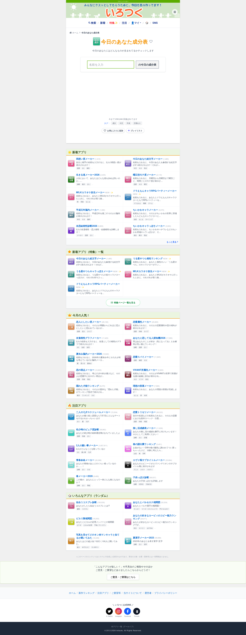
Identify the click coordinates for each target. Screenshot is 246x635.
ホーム (75, 32)
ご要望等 (116, 592)
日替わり (137, 123)
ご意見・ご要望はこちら (123, 577)
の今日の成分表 (147, 64)
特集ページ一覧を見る (124, 302)
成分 (114, 123)
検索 (93, 23)
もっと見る (172, 241)
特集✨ (113, 23)
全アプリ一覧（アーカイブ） (123, 626)
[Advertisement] (123, 95)
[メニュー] (175, 12)
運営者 (148, 592)
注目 (124, 23)
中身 (128, 123)
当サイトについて (133, 592)
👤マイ (135, 23)
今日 (121, 123)
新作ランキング (87, 592)
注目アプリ (103, 592)
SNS (155, 23)
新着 (102, 23)
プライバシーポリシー (165, 592)
